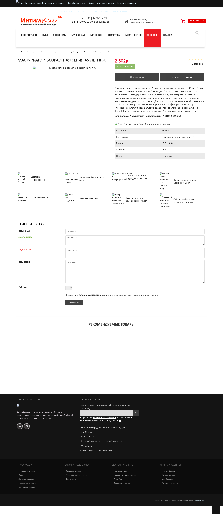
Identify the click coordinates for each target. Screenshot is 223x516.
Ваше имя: (24, 231)
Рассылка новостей (170, 483)
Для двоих (96, 35)
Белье (45, 35)
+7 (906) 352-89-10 (91, 441)
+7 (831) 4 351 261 (93, 18)
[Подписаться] (136, 413)
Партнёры (118, 479)
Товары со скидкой (122, 483)
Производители (120, 471)
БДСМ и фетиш (133, 35)
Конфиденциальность (126, 3)
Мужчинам (78, 35)
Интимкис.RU (199, 501)
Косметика (113, 35)
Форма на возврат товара (77, 475)
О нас (91, 3)
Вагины (87, 52)
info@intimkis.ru (88, 432)
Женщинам (59, 35)
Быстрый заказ (183, 77)
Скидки (167, 35)
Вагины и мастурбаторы (69, 52)
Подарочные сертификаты (125, 475)
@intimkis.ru (86, 446)
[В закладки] (111, 338)
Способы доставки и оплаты (154, 124)
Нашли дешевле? (125, 66)
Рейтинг (22, 287)
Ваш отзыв (24, 262)
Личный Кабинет (168, 471)
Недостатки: (25, 249)
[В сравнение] (119, 338)
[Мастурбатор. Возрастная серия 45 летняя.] (34, 82)
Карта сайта (71, 479)
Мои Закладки (168, 479)
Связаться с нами (73, 471)
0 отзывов (197, 64)
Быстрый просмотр (137, 333)
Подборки (152, 35)
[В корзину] (104, 338)
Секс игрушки (29, 35)
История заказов (169, 475)
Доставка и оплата (105, 3)
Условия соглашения (26, 487)
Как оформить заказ (77, 3)
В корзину (138, 77)
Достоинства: (25, 237)
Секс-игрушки (33, 52)
